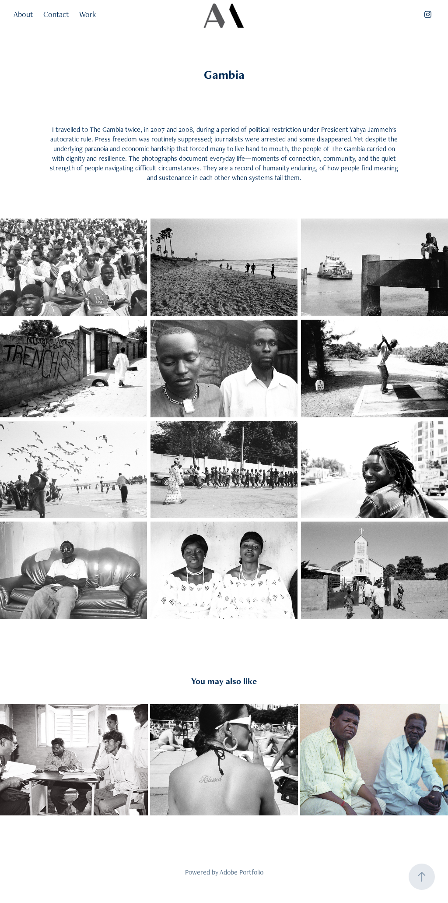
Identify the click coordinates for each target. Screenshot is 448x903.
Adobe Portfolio (241, 872)
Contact (56, 14)
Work (87, 14)
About (23, 14)
